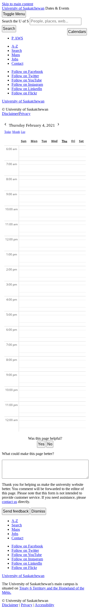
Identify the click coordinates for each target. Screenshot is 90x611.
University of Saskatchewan (23, 8)
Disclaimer (10, 114)
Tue (44, 141)
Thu (64, 141)
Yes (41, 444)
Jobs (15, 59)
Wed (54, 141)
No (49, 444)
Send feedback (16, 511)
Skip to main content (17, 4)
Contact (17, 63)
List (23, 131)
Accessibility (44, 605)
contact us (9, 502)
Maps (16, 55)
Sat (81, 141)
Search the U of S (15, 21)
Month (16, 131)
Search (9, 29)
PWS (17, 38)
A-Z (15, 46)
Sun (23, 141)
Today (7, 131)
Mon (34, 141)
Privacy (24, 114)
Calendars (77, 32)
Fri (73, 141)
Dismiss (38, 511)
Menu (14, 14)
